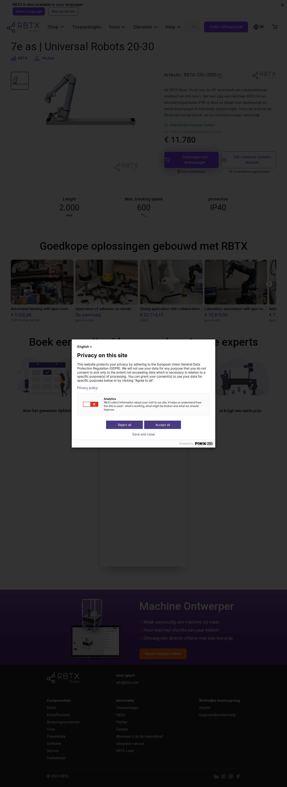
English (83, 346)
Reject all (124, 425)
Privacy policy (87, 388)
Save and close (143, 434)
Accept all (162, 425)
